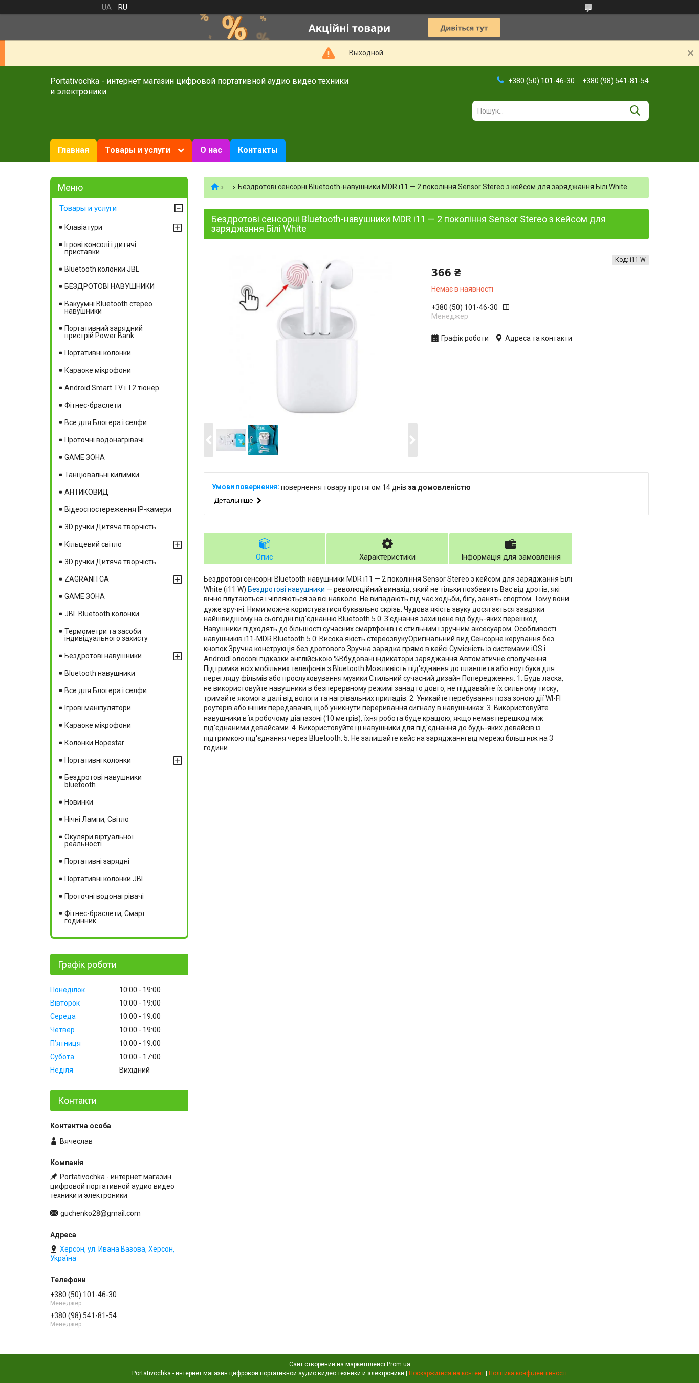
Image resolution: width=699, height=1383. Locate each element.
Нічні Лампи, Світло (96, 819)
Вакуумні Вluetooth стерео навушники (108, 307)
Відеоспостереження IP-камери (117, 509)
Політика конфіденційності (528, 1373)
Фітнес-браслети (92, 405)
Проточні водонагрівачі (104, 440)
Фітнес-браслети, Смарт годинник (104, 917)
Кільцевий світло (93, 544)
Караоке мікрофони (97, 370)
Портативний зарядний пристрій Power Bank (103, 332)
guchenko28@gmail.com (100, 1213)
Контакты (258, 150)
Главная (73, 150)
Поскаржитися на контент (446, 1373)
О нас (211, 150)
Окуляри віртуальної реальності (99, 840)
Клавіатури (83, 227)
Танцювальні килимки (101, 475)
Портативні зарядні (96, 861)
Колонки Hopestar (94, 743)
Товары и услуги (137, 150)
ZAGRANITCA (86, 579)
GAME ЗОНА (84, 457)
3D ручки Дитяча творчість (110, 527)
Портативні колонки (97, 353)
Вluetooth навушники (99, 673)
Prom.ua (398, 1364)
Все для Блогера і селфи (105, 422)
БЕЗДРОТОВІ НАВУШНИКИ (109, 286)
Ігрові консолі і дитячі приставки (100, 248)
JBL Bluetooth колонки (101, 614)
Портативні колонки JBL (104, 879)
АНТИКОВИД (86, 492)
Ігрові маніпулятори (97, 708)
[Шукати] (635, 111)
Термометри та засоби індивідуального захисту (106, 634)
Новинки (78, 802)
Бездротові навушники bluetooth (103, 781)
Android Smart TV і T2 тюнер (111, 388)
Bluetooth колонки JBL (101, 269)
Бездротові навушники (286, 589)
